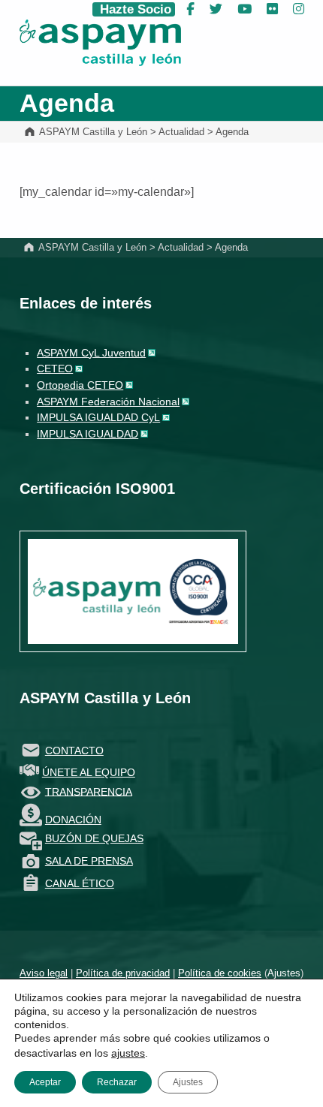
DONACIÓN (73, 820)
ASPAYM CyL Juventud (91, 353)
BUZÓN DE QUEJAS (94, 838)
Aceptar (45, 1082)
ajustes (128, 1053)
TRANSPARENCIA (88, 791)
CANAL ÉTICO (79, 883)
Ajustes (283, 973)
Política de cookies (219, 973)
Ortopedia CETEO (80, 385)
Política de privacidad (123, 973)
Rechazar (117, 1082)
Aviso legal (44, 973)
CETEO (55, 368)
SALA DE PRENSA (89, 861)
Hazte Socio (133, 9)
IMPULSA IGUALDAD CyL (98, 417)
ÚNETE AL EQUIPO (88, 772)
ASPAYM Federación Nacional (108, 402)
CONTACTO (74, 751)
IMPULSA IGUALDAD (87, 434)
